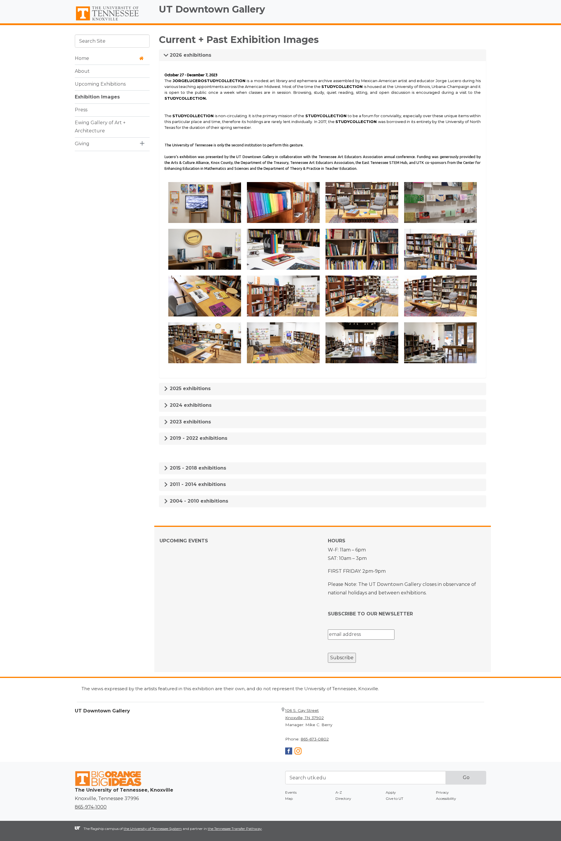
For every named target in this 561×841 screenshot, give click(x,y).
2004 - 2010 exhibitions (198, 501)
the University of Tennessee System (153, 828)
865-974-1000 (91, 807)
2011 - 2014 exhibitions (197, 484)
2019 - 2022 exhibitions (197, 438)
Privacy (442, 792)
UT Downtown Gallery (212, 9)
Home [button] (82, 58)
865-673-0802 (315, 739)
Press (81, 109)
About (82, 71)
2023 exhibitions (189, 422)
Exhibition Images (97, 96)
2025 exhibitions (189, 388)
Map (289, 798)
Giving (82, 143)
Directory (343, 798)
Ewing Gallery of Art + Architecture (100, 127)
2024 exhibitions (190, 405)
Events (291, 792)
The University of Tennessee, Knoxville (112, 20)
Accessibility (446, 798)
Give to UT (394, 798)
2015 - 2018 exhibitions (197, 468)
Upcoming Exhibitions (100, 83)
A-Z (338, 792)
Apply (391, 792)
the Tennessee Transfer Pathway (235, 828)
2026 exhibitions (189, 55)
